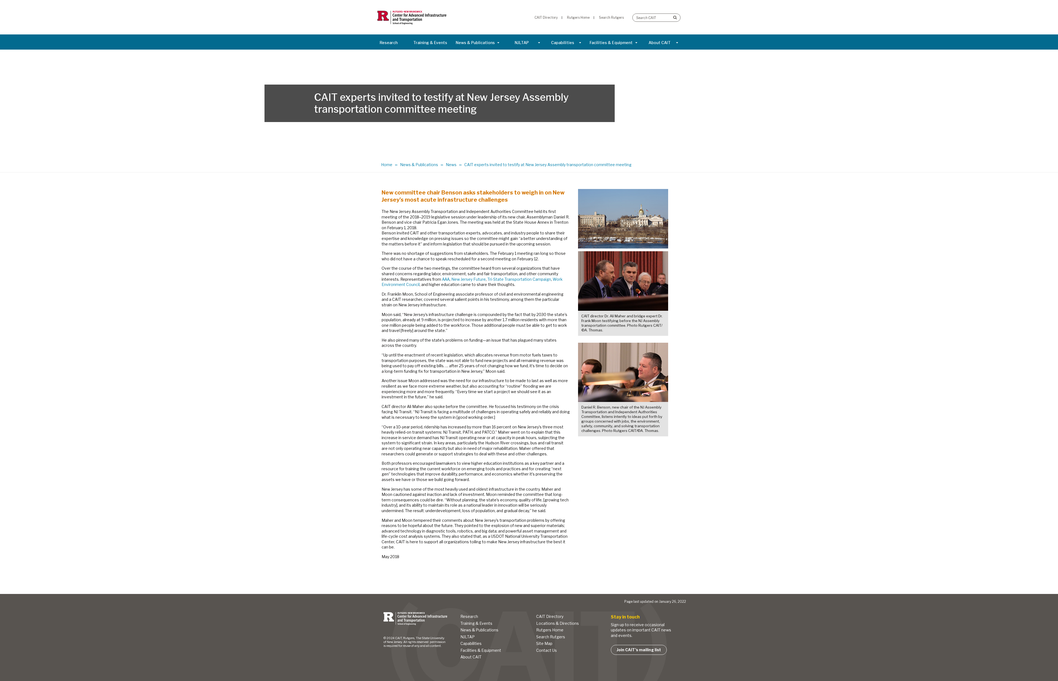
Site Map (544, 643)
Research (389, 42)
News (451, 164)
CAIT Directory (549, 616)
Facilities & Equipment (611, 42)
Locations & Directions (557, 623)
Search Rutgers (550, 636)
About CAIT (660, 42)
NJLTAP (522, 42)
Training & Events (430, 42)
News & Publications (475, 42)
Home (386, 164)
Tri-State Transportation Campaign (519, 279)
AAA (446, 279)
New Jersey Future (468, 279)
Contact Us (546, 650)
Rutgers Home (549, 630)
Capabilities (562, 42)
